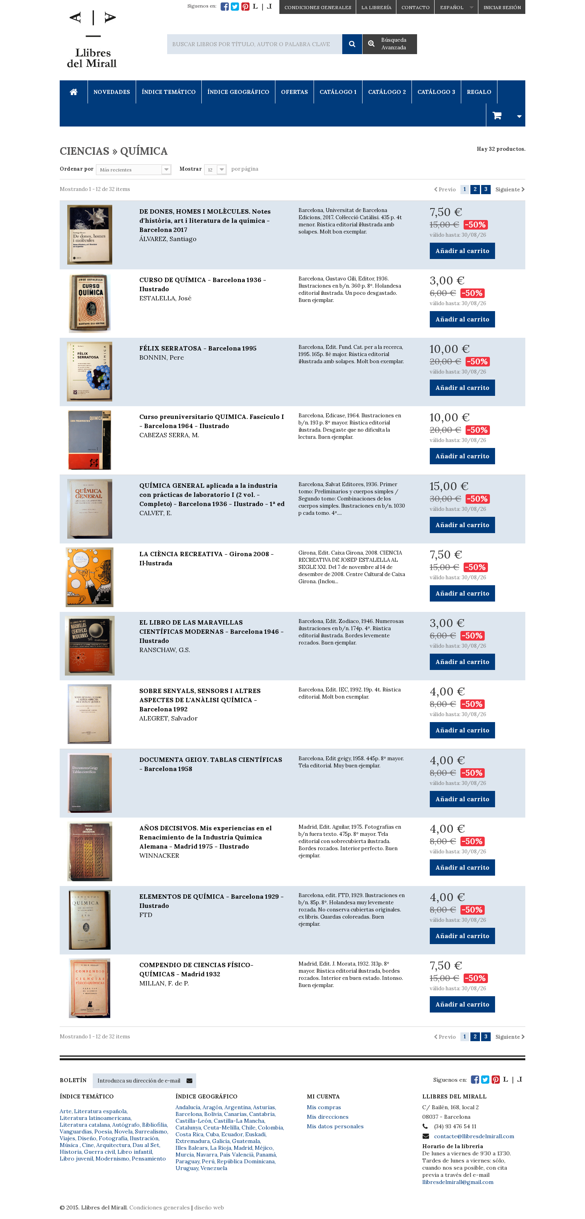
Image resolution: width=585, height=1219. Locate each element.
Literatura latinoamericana (95, 1118)
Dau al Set (146, 1145)
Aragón (212, 1107)
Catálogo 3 (436, 91)
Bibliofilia (154, 1124)
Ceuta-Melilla (221, 1127)
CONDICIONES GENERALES (318, 7)
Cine (88, 1145)
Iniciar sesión (502, 7)
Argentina (237, 1107)
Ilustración (144, 1138)
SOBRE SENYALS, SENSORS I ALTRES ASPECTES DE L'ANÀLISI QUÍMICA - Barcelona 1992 (200, 704)
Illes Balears (192, 1147)
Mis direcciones (328, 1116)
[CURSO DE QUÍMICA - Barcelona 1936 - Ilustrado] (93, 303)
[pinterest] (245, 6)
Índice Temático (169, 91)
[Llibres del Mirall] (91, 41)
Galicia (221, 1141)
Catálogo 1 (338, 91)
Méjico (264, 1147)
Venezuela (214, 1168)
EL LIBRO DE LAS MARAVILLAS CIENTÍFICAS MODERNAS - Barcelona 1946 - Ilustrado (211, 636)
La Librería (376, 7)
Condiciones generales (159, 1207)
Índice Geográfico (238, 91)
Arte (66, 1111)
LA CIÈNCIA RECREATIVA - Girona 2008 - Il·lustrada (206, 558)
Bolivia (213, 1114)
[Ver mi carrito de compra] (505, 114)
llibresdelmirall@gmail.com (457, 1182)
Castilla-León (193, 1120)
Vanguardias (76, 1131)
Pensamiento (149, 1158)
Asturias (264, 1107)
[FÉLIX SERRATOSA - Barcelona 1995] (93, 371)
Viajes (67, 1138)
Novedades (112, 91)
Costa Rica (189, 1134)
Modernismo (112, 1158)
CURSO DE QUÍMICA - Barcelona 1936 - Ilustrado (202, 289)
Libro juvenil (76, 1158)
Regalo (479, 91)
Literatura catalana (85, 1124)
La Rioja (220, 1147)
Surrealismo (151, 1131)
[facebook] (224, 6)
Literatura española (100, 1111)
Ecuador (232, 1134)
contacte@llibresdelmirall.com (474, 1136)
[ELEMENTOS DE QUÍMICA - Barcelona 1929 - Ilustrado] (93, 920)
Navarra (206, 1154)
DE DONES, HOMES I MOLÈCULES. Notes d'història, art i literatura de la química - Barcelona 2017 (205, 225)
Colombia (270, 1127)
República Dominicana (246, 1161)
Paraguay (187, 1161)
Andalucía (188, 1107)
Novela (123, 1131)
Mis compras (324, 1107)
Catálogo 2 (387, 91)
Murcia (185, 1154)
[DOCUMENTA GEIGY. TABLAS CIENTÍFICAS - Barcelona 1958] (93, 783)
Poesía (103, 1131)
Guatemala (246, 1141)
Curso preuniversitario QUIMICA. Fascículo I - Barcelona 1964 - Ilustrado (211, 426)
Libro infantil (134, 1151)
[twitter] (235, 6)
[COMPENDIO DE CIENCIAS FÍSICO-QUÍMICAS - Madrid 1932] (93, 988)
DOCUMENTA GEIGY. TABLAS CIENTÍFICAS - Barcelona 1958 (210, 764)
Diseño (87, 1138)
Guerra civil (99, 1151)
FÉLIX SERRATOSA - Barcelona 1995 (198, 352)
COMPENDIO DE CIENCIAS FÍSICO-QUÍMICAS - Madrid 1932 (196, 974)
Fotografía (113, 1138)
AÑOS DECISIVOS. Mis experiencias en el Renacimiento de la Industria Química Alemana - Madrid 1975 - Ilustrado (205, 841)
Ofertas (294, 91)
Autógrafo (126, 1124)
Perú (208, 1161)
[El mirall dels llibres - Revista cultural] (262, 6)
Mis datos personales (335, 1126)
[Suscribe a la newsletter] (189, 1080)
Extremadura (193, 1141)
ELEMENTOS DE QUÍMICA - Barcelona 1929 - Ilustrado (211, 905)
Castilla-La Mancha (239, 1120)
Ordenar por (77, 169)
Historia (71, 1151)
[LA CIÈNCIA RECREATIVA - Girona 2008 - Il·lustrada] (93, 577)
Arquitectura (113, 1145)
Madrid (243, 1147)
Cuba (212, 1134)
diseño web (209, 1207)
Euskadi (255, 1134)
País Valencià (237, 1154)
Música (70, 1145)
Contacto (416, 7)
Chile (248, 1127)
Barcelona (189, 1114)
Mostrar (190, 169)
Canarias (235, 1114)
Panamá (266, 1154)
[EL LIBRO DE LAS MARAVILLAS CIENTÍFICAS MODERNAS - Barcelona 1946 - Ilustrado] (93, 646)
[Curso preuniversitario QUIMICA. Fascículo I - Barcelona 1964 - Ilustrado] (93, 440)
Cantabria (262, 1114)
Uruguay (187, 1168)
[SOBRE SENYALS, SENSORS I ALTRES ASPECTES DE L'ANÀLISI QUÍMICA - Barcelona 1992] (93, 714)
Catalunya (188, 1127)
